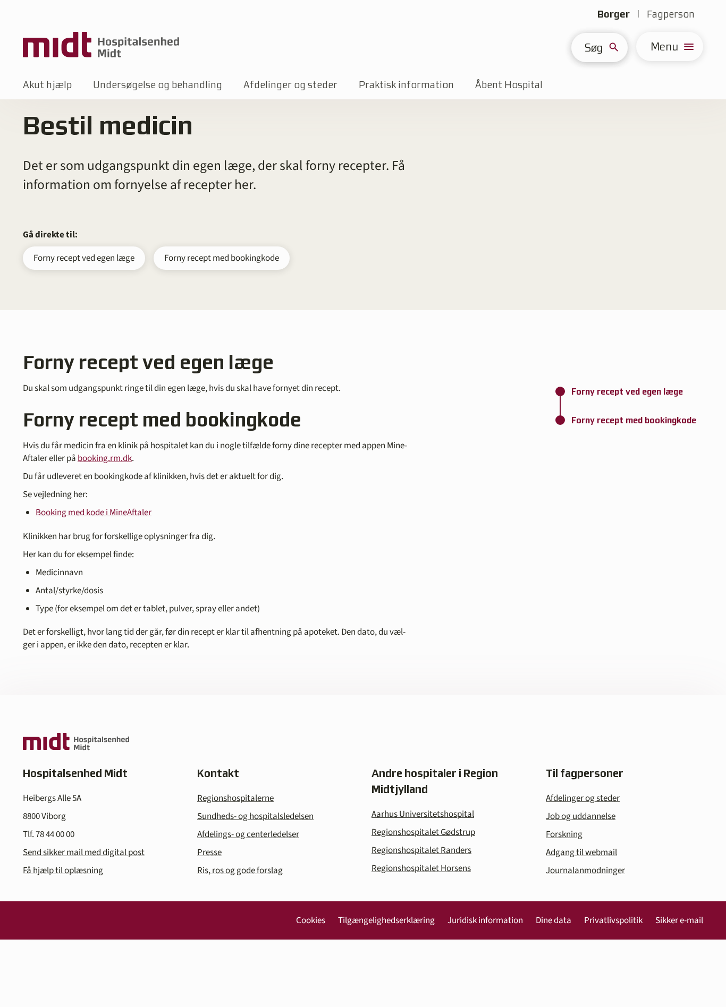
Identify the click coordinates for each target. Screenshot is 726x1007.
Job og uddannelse (580, 816)
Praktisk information (406, 85)
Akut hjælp (47, 85)
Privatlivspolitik (613, 920)
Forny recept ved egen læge (83, 258)
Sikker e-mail (679, 920)
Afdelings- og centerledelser (248, 834)
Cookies (310, 920)
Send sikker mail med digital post (84, 852)
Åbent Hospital (509, 85)
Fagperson (671, 14)
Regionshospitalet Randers (421, 850)
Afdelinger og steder (290, 85)
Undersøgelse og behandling (157, 85)
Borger (613, 14)
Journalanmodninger (585, 870)
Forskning (564, 834)
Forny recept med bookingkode (221, 258)
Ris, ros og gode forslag (240, 870)
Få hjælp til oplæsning (63, 870)
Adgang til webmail (581, 852)
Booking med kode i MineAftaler (93, 512)
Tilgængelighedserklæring (386, 920)
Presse (209, 852)
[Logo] (101, 46)
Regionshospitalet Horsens (421, 868)
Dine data (553, 920)
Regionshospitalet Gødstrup (423, 832)
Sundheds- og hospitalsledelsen (255, 816)
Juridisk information (485, 920)
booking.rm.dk (105, 458)
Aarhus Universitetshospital (423, 814)
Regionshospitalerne (235, 798)
